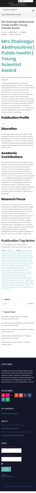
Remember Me (7, 464)
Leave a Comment (15, 34)
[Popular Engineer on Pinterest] (21, 395)
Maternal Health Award (20, 274)
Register (3, 475)
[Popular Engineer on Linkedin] (3, 400)
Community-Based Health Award (22, 255)
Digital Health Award (7, 257)
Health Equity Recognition (21, 264)
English (22, 1)
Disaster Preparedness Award (24, 257)
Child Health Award (14, 253)
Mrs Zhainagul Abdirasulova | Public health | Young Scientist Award (17, 25)
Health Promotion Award (17, 265)
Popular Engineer (10, 9)
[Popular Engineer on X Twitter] (12, 395)
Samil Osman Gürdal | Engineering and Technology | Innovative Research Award (17, 324)
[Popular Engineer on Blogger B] (16, 395)
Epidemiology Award (16, 260)
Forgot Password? (6, 476)
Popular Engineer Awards (9, 413)
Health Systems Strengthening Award (15, 266)
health (22, 108)
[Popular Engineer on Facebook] (29, 395)
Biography (11, 250)
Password (7, 455)
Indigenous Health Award (21, 270)
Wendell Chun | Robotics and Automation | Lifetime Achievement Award (17, 330)
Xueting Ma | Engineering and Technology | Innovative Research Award (15, 318)
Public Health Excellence (12, 281)
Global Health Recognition (20, 262)
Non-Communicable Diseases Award (14, 276)
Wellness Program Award (20, 287)
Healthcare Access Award (14, 269)
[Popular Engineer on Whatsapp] (8, 400)
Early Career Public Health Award (11, 258)
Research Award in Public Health (23, 284)
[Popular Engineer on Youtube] (3, 395)
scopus (3, 123)
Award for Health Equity (13, 252)
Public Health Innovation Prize (15, 282)
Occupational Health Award (9, 279)
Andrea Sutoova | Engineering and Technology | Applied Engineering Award (16, 337)
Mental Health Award (17, 275)
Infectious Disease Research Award (12, 272)
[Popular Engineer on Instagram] (8, 395)
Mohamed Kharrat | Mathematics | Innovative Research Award (15, 343)
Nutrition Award (26, 277)
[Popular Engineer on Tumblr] (25, 395)
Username (8, 447)
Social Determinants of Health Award (12, 286)
